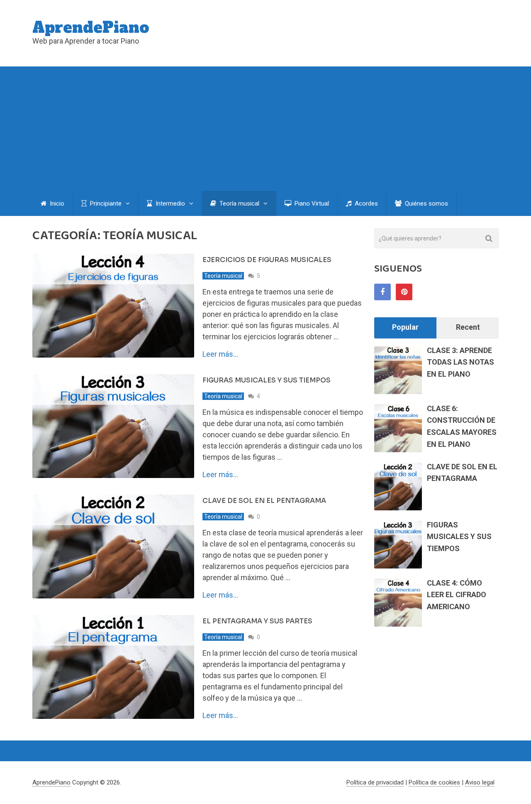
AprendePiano (90, 27)
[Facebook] (382, 292)
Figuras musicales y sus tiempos (266, 380)
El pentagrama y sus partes (257, 621)
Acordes (365, 203)
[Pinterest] (404, 292)
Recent (468, 327)
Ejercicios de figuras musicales (266, 259)
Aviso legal (479, 782)
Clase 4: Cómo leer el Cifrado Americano (456, 594)
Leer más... (220, 354)
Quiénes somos (425, 203)
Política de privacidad (375, 782)
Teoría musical (238, 203)
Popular (405, 327)
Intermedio (169, 203)
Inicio (56, 203)
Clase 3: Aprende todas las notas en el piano (460, 362)
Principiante (105, 203)
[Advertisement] (265, 129)
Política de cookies (434, 782)
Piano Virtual (311, 203)
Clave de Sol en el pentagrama (264, 500)
